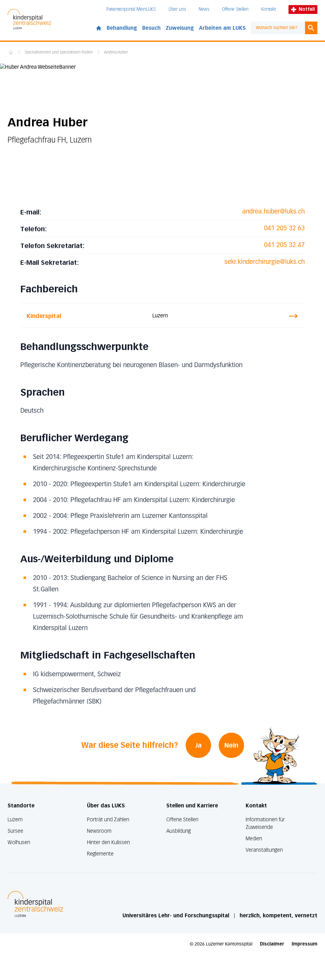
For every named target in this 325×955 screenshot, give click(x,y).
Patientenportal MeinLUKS (131, 9)
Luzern (15, 820)
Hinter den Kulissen (108, 842)
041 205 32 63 (284, 228)
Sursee (15, 831)
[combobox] (278, 28)
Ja (198, 745)
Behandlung (122, 28)
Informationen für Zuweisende (265, 823)
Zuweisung (180, 28)
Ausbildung (178, 831)
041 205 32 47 (284, 245)
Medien (254, 839)
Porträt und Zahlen (108, 820)
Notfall (307, 9)
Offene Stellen (235, 9)
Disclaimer (272, 944)
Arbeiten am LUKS (222, 28)
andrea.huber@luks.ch (273, 211)
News (204, 9)
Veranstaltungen (264, 850)
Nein (231, 745)
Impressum (304, 944)
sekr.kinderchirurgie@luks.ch (264, 262)
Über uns (177, 9)
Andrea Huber (116, 52)
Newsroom (99, 831)
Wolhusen (19, 842)
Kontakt (268, 9)
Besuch (151, 28)
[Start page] (99, 27)
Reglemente (100, 854)
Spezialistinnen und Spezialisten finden (59, 52)
